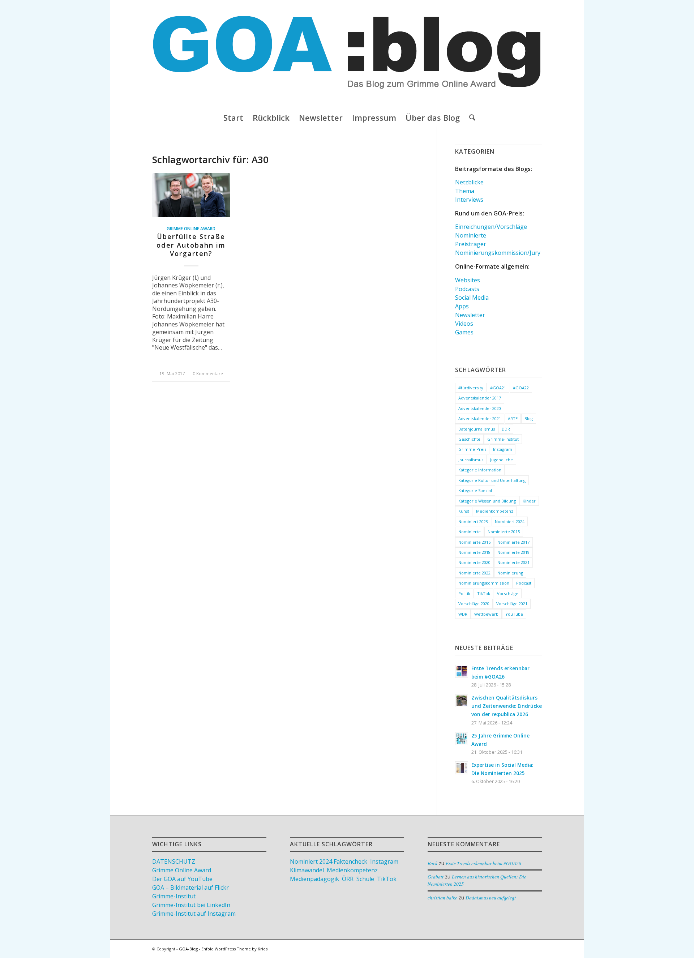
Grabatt (436, 876)
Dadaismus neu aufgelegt (491, 897)
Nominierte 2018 (474, 552)
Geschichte (469, 439)
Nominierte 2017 (513, 542)
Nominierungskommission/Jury (497, 253)
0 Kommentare (208, 373)
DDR (506, 429)
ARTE (513, 418)
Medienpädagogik (314, 879)
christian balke (442, 897)
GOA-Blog (188, 948)
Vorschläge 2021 (511, 603)
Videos (464, 324)
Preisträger (470, 244)
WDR (462, 614)
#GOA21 (498, 387)
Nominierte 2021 (513, 562)
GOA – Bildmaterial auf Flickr (190, 887)
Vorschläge (507, 593)
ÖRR (348, 879)
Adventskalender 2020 (479, 408)
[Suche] (469, 117)
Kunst (463, 511)
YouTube (514, 614)
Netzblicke (469, 182)
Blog (528, 418)
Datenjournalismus (476, 429)
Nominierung (510, 573)
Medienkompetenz (494, 511)
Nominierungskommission (483, 583)
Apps (462, 306)
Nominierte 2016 (474, 542)
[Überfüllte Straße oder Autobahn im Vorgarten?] (191, 195)
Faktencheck (350, 861)
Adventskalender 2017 (479, 398)
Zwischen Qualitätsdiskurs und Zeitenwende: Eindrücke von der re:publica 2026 (506, 706)
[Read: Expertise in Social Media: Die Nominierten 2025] (461, 767)
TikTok (483, 593)
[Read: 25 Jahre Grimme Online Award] (461, 738)
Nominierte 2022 (474, 573)
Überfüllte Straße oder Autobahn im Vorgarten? (191, 245)
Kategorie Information (479, 469)
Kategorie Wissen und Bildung (487, 501)
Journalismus (470, 459)
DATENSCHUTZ (173, 861)
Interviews (469, 200)
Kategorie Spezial (475, 490)
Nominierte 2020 (474, 562)
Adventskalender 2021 (479, 418)
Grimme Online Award (191, 228)
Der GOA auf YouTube (182, 879)
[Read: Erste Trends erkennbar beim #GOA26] (461, 671)
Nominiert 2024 (509, 521)
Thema (464, 191)
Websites (467, 280)
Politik (464, 593)
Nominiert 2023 (473, 521)
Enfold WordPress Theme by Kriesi (235, 948)
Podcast (523, 583)
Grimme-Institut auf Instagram (194, 914)
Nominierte (470, 235)
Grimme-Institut (503, 439)
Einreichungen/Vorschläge (491, 227)
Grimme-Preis (472, 449)
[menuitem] (233, 117)
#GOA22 (521, 387)
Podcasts (467, 289)
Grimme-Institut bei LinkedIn (191, 905)
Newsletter (470, 315)
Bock (432, 863)
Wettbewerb (486, 614)
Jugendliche (501, 459)
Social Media (472, 297)
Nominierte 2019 (513, 552)
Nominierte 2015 (504, 531)
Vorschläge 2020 (473, 603)
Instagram (502, 449)
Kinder (529, 501)
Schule (365, 879)
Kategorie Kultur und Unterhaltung (492, 480)
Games (464, 332)
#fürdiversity (470, 387)
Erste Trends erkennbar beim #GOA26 (483, 863)
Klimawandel (307, 870)
